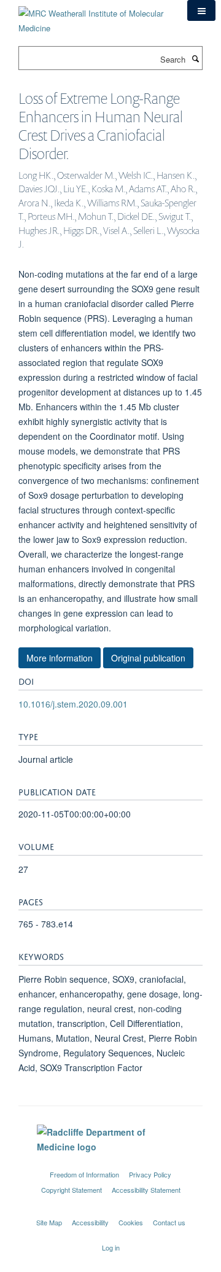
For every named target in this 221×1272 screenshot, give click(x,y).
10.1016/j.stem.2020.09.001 (73, 704)
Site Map (49, 1222)
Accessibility (90, 1222)
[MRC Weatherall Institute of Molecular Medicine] (93, 16)
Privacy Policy (150, 1174)
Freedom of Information (84, 1174)
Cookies (130, 1222)
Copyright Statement (71, 1190)
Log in (111, 1247)
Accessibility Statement (146, 1190)
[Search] (195, 58)
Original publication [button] (148, 658)
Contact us (169, 1222)
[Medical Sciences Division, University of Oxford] (110, 1163)
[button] (201, 10)
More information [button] (59, 658)
